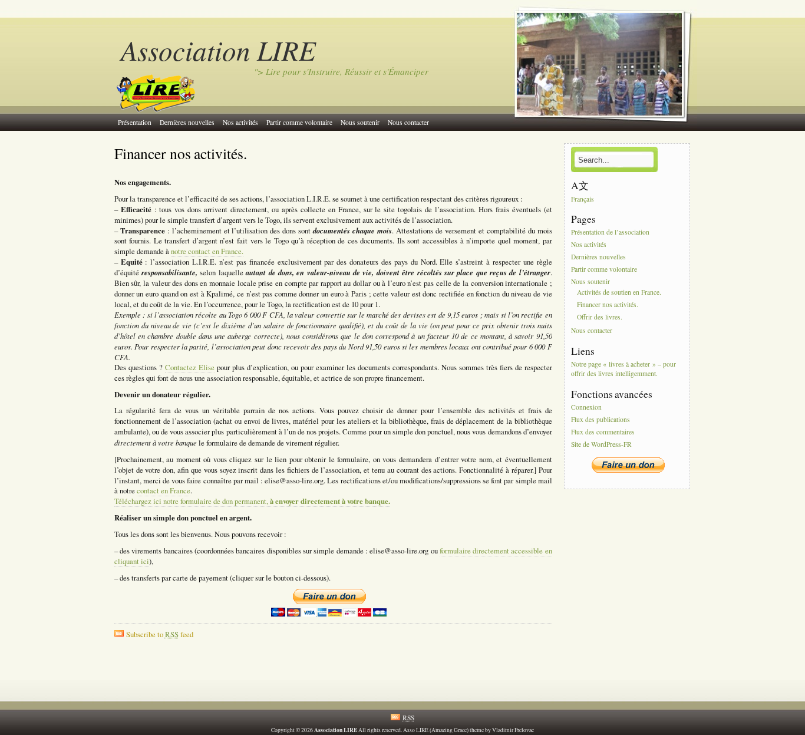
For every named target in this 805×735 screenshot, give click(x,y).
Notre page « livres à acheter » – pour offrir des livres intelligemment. (623, 369)
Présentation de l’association (610, 232)
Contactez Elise (190, 367)
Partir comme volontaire (299, 122)
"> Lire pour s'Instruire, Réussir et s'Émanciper (341, 71)
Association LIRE (218, 49)
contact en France (163, 491)
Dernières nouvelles (187, 122)
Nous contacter (408, 122)
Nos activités (240, 122)
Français (582, 199)
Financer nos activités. (180, 153)
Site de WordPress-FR (601, 444)
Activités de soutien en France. (619, 292)
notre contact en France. (207, 251)
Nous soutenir (360, 122)
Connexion (586, 407)
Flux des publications (600, 419)
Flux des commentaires (603, 431)
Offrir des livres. (599, 316)
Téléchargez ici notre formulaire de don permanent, (252, 501)
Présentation (134, 122)
